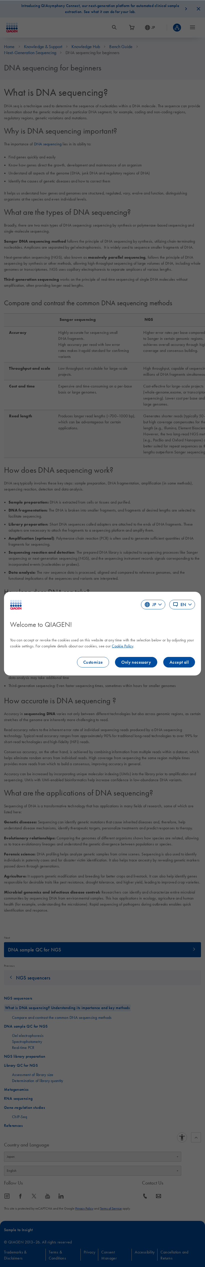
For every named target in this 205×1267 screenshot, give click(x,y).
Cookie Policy (122, 645)
